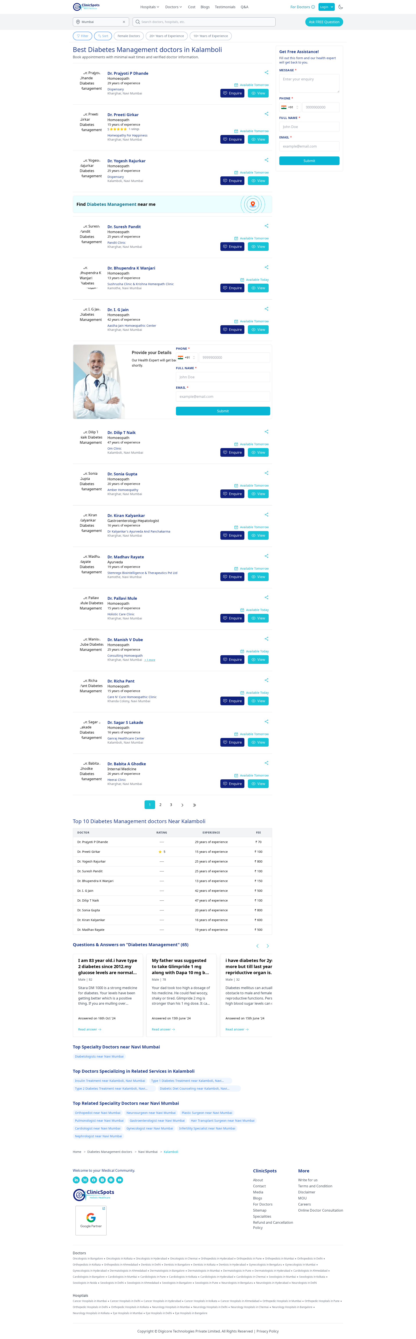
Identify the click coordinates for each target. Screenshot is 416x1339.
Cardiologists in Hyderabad (216, 1277)
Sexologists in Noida (85, 1283)
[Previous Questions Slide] (257, 946)
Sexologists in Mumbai (282, 1277)
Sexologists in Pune (206, 1283)
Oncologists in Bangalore (88, 1258)
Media (258, 1192)
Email (182, 387)
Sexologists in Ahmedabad (143, 1283)
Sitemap (259, 1210)
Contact (259, 1186)
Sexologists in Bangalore (177, 1283)
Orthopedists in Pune (249, 1258)
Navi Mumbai (124, 93)
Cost (191, 7)
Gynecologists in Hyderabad (90, 1270)
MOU (302, 1198)
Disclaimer (306, 1192)
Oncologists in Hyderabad (151, 1258)
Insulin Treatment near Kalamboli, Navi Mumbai (110, 1081)
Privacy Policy (268, 1331)
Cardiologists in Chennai (251, 1277)
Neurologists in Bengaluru (237, 1283)
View (261, 93)
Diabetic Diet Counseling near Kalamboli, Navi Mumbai (193, 1089)
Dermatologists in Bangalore (167, 1270)
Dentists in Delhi (151, 1264)
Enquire (235, 93)
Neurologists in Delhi (304, 1283)
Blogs (205, 7)
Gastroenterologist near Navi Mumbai (157, 1120)
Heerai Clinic (116, 780)
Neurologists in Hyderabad (272, 1283)
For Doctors (263, 1204)
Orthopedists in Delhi (310, 1258)
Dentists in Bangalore (177, 1264)
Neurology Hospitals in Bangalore (292, 1307)
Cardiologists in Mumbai (122, 1277)
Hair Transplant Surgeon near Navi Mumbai (223, 1120)
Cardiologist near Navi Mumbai (97, 1128)
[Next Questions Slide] (267, 946)
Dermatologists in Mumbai (204, 1270)
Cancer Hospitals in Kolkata (200, 1301)
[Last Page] (194, 804)
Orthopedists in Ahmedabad (121, 1264)
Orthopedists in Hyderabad (217, 1258)
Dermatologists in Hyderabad (272, 1270)
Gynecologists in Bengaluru (265, 1264)
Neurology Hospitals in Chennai (250, 1307)
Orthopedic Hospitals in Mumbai (282, 1301)
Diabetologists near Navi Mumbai (99, 1056)
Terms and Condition (315, 1186)
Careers (304, 1204)
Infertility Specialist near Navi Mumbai (207, 1128)
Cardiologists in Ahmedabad (310, 1270)
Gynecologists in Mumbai (300, 1264)
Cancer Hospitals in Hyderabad (162, 1301)
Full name (186, 368)
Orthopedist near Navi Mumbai (97, 1113)
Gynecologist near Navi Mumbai (150, 1128)
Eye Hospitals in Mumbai (128, 1313)
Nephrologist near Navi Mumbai (98, 1136)
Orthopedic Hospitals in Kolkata (130, 1307)
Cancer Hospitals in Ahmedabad (240, 1301)
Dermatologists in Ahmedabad (128, 1270)
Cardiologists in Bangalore (89, 1277)
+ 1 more (149, 660)
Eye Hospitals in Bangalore (191, 1313)
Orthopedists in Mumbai (279, 1258)
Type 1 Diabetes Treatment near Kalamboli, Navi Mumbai (186, 1081)
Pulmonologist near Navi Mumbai (99, 1120)
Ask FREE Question (324, 22)
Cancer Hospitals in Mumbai (90, 1301)
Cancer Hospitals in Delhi (125, 1301)
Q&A (244, 7)
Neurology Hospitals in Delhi (210, 1307)
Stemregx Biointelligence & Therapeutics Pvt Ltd (142, 573)
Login (324, 7)
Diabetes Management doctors (111, 1152)
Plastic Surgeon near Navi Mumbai (207, 1113)
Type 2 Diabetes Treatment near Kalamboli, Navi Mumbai (110, 1089)
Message (288, 70)
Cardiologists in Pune (153, 1277)
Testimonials (225, 7)
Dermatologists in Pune (237, 1270)
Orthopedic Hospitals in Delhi (90, 1307)
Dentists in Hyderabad (232, 1264)
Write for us (308, 1180)
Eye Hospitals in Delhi (159, 1313)
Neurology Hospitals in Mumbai (171, 1307)
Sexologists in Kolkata (312, 1277)
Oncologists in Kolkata (119, 1258)
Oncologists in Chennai (184, 1258)
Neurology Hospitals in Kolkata (91, 1313)
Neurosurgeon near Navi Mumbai (151, 1113)
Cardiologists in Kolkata (183, 1277)
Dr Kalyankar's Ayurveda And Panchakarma (138, 531)
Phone (183, 348)
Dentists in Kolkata (204, 1264)
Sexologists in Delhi (112, 1283)
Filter (84, 36)
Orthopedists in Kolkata (87, 1264)
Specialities (262, 1216)
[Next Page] (182, 804)
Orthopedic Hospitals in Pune (322, 1301)
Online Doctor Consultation (320, 1210)
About (258, 1180)
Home (79, 1152)
